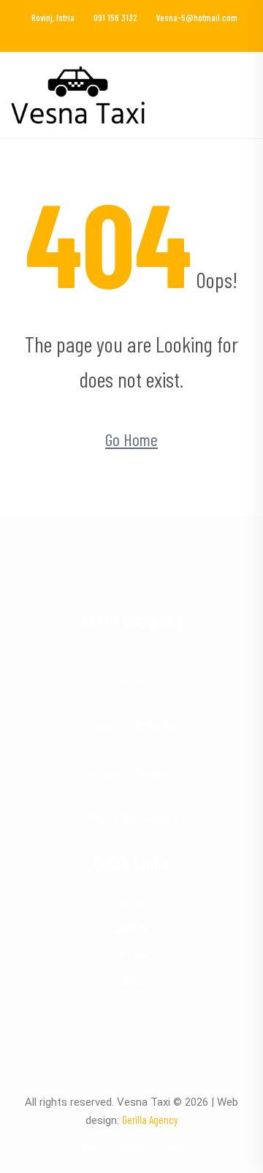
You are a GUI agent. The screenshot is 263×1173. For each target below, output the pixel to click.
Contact (132, 980)
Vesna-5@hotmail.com (196, 17)
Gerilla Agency (150, 1119)
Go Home (131, 439)
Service (131, 1146)
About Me (131, 928)
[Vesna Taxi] (78, 93)
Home (131, 901)
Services (131, 953)
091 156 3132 (115, 17)
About (90, 1146)
